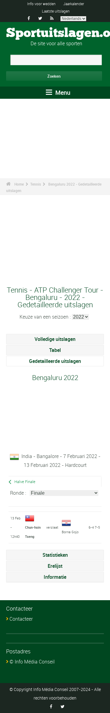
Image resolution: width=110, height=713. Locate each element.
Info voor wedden (41, 3)
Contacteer (21, 618)
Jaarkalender (73, 3)
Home (19, 184)
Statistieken (55, 555)
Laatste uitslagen (56, 11)
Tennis (35, 184)
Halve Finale (24, 481)
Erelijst (55, 566)
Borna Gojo (70, 532)
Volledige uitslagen (55, 339)
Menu (62, 92)
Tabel (55, 350)
